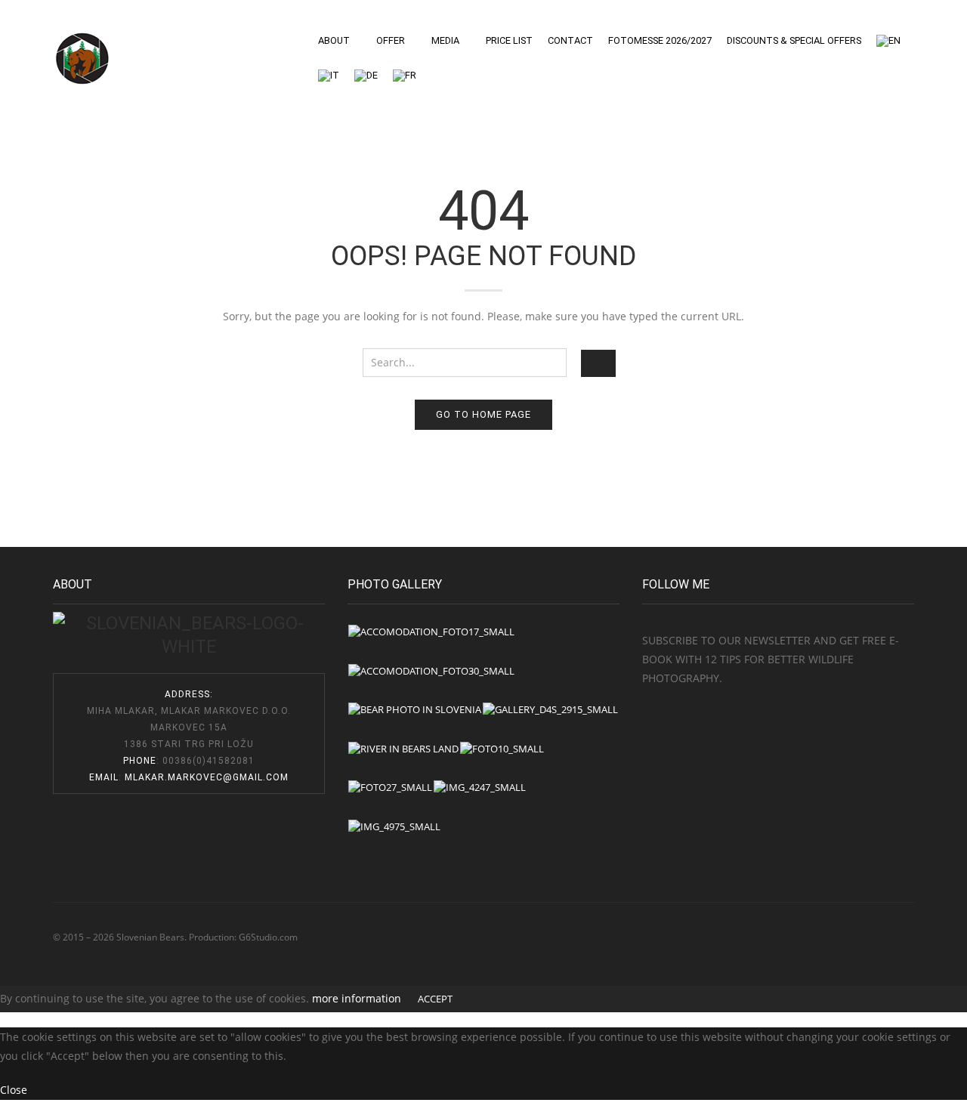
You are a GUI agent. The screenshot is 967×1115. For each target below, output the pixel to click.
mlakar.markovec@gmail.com (207, 777)
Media (445, 40)
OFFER (390, 40)
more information (356, 998)
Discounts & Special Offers (794, 40)
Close (13, 1090)
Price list (509, 40)
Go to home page (483, 414)
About (334, 40)
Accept (435, 998)
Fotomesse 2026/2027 (660, 40)
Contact (570, 40)
